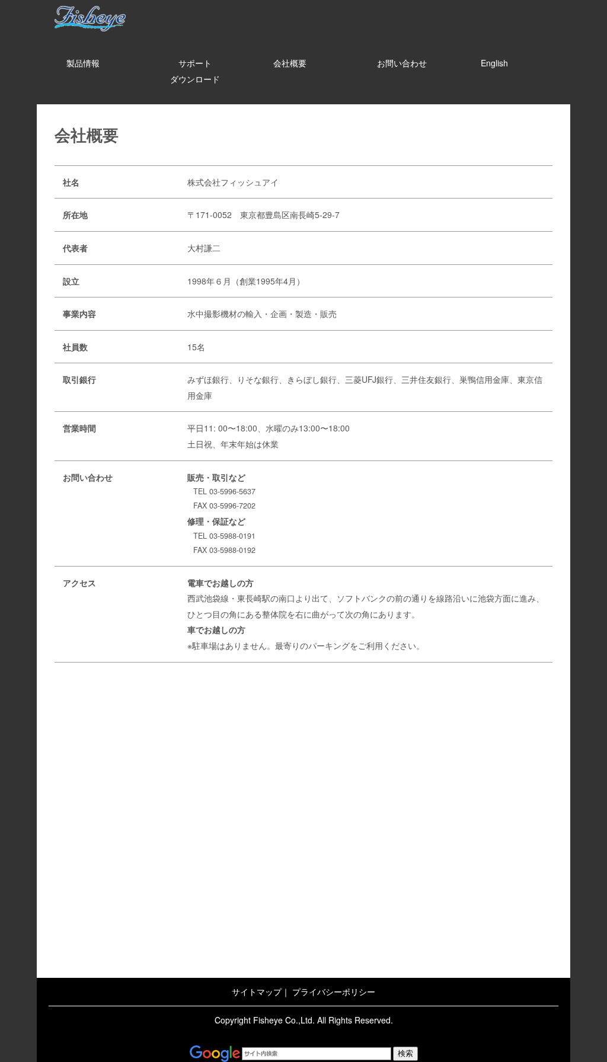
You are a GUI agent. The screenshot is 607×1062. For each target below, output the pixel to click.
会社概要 (289, 63)
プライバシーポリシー (333, 991)
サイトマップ (257, 991)
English (494, 63)
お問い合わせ (402, 63)
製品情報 (83, 63)
